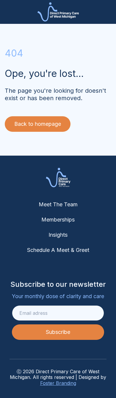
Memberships (58, 219)
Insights (58, 235)
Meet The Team (58, 204)
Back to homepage (37, 124)
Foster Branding (58, 383)
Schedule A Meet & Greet (58, 250)
